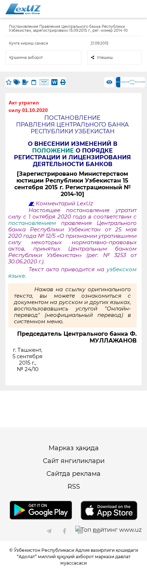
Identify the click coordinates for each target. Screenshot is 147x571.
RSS (73, 486)
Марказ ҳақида (74, 448)
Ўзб (122, 82)
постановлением (34, 223)
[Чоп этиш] (63, 82)
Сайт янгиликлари (74, 461)
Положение (54, 150)
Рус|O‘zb (140, 82)
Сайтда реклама (73, 474)
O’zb (127, 82)
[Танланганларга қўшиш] (8, 82)
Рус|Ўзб (132, 82)
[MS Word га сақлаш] (54, 82)
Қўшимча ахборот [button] (26, 57)
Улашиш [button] (105, 57)
